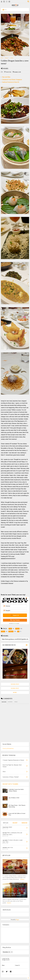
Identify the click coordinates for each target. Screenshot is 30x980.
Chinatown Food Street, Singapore (12, 79)
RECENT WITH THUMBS (10, 784)
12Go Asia (15, 623)
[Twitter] (4, 1)
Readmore (22, 879)
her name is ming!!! (9, 675)
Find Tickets (16, 620)
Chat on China (8, 660)
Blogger (17, 919)
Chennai (11, 57)
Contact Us (17, 965)
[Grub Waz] (15, 6)
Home (2, 57)
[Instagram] (6, 1)
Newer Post (15, 684)
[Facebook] (9, 1)
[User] (1, 1)
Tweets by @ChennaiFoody (8, 748)
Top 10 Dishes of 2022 (13, 797)
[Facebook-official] (10, 971)
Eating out (6, 57)
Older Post (15, 688)
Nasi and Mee (6, 77)
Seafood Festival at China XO (10, 82)
